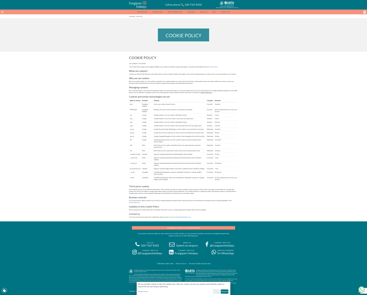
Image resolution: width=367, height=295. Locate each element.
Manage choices (143, 291)
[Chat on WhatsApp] (361, 289)
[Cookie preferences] (4, 290)
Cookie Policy (139, 16)
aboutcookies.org (134, 202)
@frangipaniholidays (222, 245)
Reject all (217, 291)
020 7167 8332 (193, 4)
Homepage (132, 16)
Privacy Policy (213, 67)
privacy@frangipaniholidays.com (181, 217)
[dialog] (183, 288)
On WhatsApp (225, 253)
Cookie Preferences (206, 92)
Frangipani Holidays (186, 253)
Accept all (224, 291)
